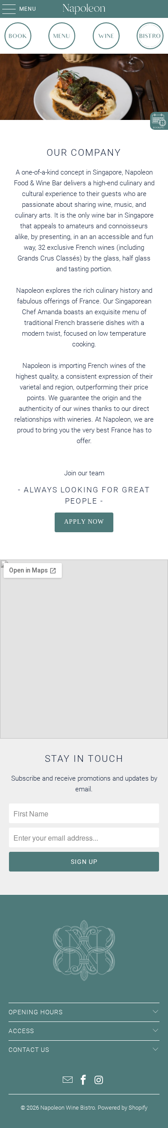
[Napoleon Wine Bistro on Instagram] (99, 1080)
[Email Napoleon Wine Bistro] (68, 1080)
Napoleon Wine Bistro (67, 1107)
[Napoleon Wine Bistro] (84, 9)
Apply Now (84, 521)
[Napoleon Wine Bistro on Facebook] (83, 1080)
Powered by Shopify (122, 1107)
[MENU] (4, 9)
